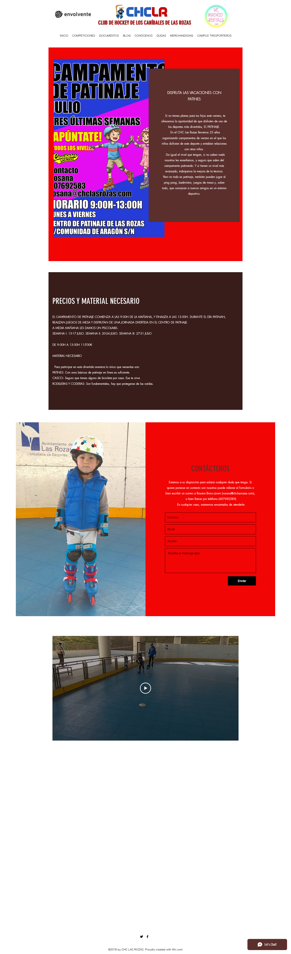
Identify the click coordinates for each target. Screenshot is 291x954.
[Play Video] (145, 688)
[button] (83, 36)
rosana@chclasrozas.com (238, 493)
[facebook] (147, 937)
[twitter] (142, 937)
